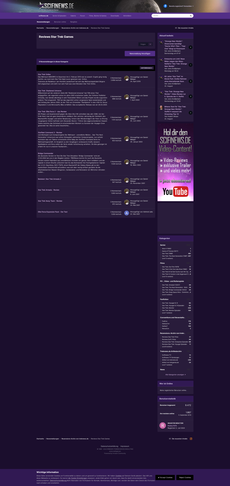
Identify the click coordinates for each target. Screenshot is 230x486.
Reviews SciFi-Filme (176, 339)
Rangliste (73, 22)
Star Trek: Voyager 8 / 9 (176, 303)
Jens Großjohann (174, 51)
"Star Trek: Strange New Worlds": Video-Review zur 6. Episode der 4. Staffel (175, 94)
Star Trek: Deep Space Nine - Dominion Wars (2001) (177, 292)
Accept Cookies (166, 477)
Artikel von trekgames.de (176, 362)
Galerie (73, 16)
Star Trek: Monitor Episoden (176, 310)
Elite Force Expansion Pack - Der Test (52, 212)
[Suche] (190, 16)
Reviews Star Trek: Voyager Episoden (176, 344)
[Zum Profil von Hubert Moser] (161, 108)
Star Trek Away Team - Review (50, 201)
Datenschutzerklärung (109, 446)
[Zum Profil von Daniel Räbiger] (126, 78)
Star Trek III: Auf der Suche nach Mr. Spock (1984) (177, 272)
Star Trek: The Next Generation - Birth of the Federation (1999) (177, 287)
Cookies (119, 476)
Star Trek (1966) (176, 253)
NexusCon (176, 328)
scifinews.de (43, 16)
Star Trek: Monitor (176, 308)
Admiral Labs (148, 212)
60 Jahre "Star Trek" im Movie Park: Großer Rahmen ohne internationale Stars (175, 78)
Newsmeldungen (43, 22)
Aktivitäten (127, 16)
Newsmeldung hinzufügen (140, 53)
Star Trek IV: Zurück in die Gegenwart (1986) (177, 274)
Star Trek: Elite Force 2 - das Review (52, 111)
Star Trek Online (44, 74)
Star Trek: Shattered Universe (49, 91)
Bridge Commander (45, 153)
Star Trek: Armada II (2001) (176, 285)
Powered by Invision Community (115, 453)
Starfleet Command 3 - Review (50, 132)
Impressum (125, 446)
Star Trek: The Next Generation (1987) (176, 256)
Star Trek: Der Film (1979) (176, 267)
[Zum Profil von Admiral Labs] (126, 213)
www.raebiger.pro (115, 451)
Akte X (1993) (176, 248)
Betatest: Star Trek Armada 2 (49, 179)
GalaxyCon (176, 323)
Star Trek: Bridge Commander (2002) (176, 290)
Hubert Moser (173, 116)
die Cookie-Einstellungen (77, 478)
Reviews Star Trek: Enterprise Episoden (176, 342)
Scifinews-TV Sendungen (176, 357)
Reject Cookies (185, 477)
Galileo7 (176, 326)
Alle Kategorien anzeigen (175, 375)
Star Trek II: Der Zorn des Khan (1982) (176, 269)
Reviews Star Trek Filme (176, 337)
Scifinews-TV (176, 355)
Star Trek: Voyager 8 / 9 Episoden (176, 305)
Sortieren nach (146, 68)
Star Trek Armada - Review (48, 190)
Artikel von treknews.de (176, 360)
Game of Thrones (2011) (176, 251)
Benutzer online (60, 22)
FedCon (176, 321)
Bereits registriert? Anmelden (181, 6)
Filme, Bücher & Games (97, 16)
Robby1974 (172, 426)
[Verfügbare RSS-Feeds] (191, 438)
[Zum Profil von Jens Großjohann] (161, 42)
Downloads (115, 16)
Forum (82, 16)
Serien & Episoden (59, 16)
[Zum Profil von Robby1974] (162, 425)
